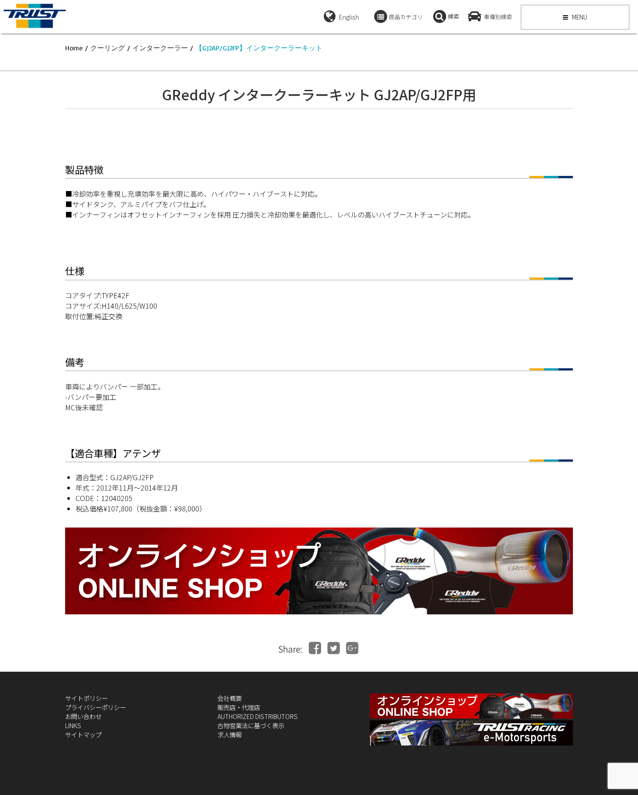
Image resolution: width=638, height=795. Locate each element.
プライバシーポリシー (95, 707)
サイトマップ (83, 734)
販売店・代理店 (238, 707)
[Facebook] (315, 648)
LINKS (73, 725)
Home (74, 47)
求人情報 (229, 734)
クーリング (107, 47)
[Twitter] (333, 648)
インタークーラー (160, 47)
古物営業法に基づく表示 (250, 725)
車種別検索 (498, 17)
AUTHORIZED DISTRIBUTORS (257, 716)
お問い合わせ (83, 716)
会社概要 (229, 698)
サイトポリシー (86, 698)
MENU (579, 17)
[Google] (352, 648)
